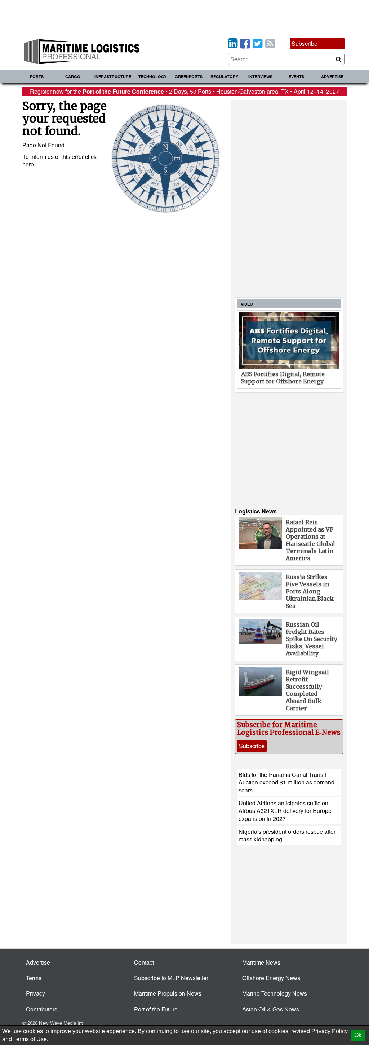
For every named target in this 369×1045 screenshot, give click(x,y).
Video (247, 304)
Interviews (260, 76)
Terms (33, 978)
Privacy (35, 993)
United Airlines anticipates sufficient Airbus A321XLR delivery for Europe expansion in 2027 (285, 811)
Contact (144, 962)
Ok (357, 1035)
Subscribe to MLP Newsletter (171, 978)
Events (296, 76)
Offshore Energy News (271, 978)
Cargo (72, 76)
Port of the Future (156, 1009)
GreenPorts (189, 76)
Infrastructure (112, 76)
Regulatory (224, 76)
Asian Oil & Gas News (270, 1009)
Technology (152, 76)
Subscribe (304, 43)
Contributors (41, 1009)
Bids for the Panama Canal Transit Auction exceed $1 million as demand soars (286, 782)
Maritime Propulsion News (167, 993)
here (28, 164)
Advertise (332, 76)
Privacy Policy (329, 1031)
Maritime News (261, 962)
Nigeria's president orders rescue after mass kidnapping (287, 835)
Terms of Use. (30, 1039)
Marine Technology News (274, 993)
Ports (37, 76)
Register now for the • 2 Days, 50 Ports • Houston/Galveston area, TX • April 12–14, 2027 (184, 91)
